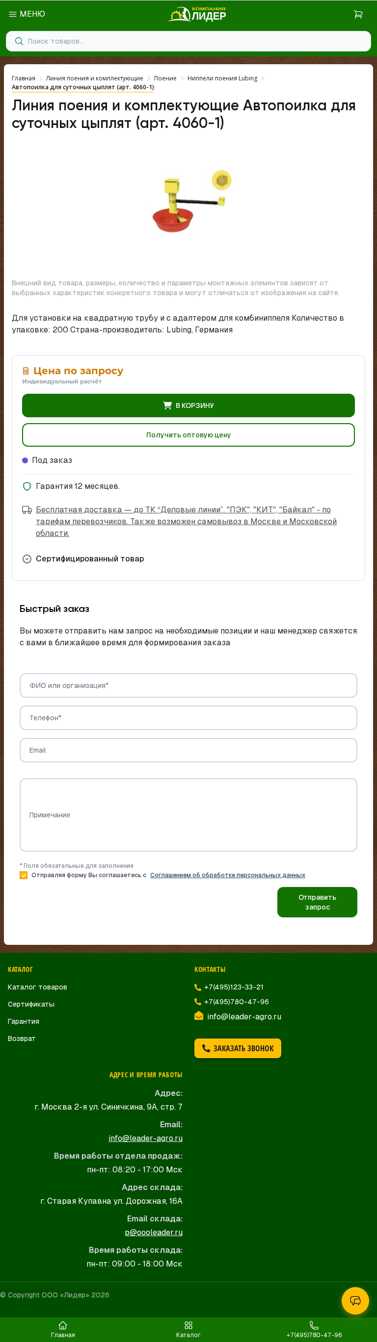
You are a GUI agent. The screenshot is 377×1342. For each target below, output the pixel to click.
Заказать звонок (243, 1048)
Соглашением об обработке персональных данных (227, 875)
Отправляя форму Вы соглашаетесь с (168, 875)
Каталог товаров (37, 987)
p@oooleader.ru (154, 1232)
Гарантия (23, 1021)
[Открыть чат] (355, 1301)
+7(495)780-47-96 (236, 1002)
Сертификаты (31, 1004)
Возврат (22, 1038)
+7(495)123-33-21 (234, 987)
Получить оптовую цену (188, 435)
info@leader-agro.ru (244, 1016)
